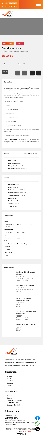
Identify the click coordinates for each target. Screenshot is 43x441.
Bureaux (10, 383)
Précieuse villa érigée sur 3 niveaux (25, 273)
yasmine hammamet (14, 400)
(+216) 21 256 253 (11, 3)
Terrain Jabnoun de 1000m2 (26, 325)
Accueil (4, 29)
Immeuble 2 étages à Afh (25, 285)
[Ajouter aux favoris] (32, 73)
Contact (10, 385)
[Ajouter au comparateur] (38, 73)
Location (10, 381)
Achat (9, 378)
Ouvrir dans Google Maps (30, 153)
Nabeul (5, 51)
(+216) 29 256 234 (11, 6)
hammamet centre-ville (21, 51)
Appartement (8, 43)
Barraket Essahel (13, 405)
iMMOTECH (27, 431)
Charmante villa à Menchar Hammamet (26, 312)
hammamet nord (13, 403)
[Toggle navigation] (39, 14)
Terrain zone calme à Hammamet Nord (23, 299)
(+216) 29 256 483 (13, 419)
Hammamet (11, 51)
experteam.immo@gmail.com (17, 420)
